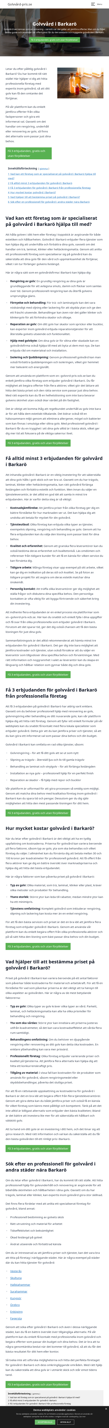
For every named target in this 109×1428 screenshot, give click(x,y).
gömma (44, 168)
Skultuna (16, 1278)
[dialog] (54, 1417)
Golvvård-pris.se (20, 4)
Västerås (16, 1271)
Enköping (16, 1311)
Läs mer (82, 1416)
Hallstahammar (20, 1284)
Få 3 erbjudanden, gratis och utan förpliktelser (54, 39)
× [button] (106, 1409)
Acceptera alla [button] (45, 1422)
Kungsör (15, 1298)
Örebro (15, 1305)
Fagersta (16, 1318)
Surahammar (18, 1291)
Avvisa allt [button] (65, 1422)
